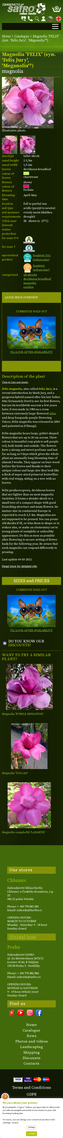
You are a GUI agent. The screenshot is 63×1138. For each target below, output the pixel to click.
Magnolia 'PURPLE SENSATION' (22, 714)
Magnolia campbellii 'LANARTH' (23, 832)
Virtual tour (23, 936)
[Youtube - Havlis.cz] (20, 1014)
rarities (28, 287)
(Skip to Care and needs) (15, 382)
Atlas (52, 413)
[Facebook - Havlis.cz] (38, 1014)
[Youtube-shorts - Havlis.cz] (11, 1014)
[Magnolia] (29, 687)
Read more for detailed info (19, 566)
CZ (49, 18)
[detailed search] (23, 18)
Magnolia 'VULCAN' (15, 773)
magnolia (29, 283)
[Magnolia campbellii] (29, 805)
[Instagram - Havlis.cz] (29, 1014)
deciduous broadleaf (37, 279)
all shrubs (30, 275)
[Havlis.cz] (24, 9)
